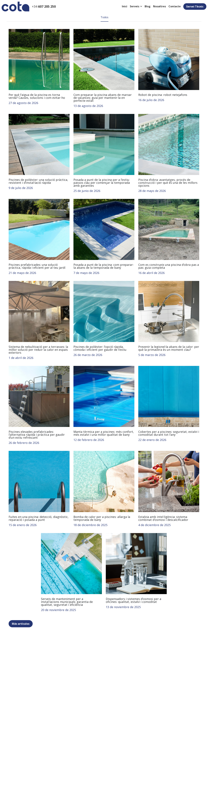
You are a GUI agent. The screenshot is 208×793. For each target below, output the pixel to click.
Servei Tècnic (194, 6)
